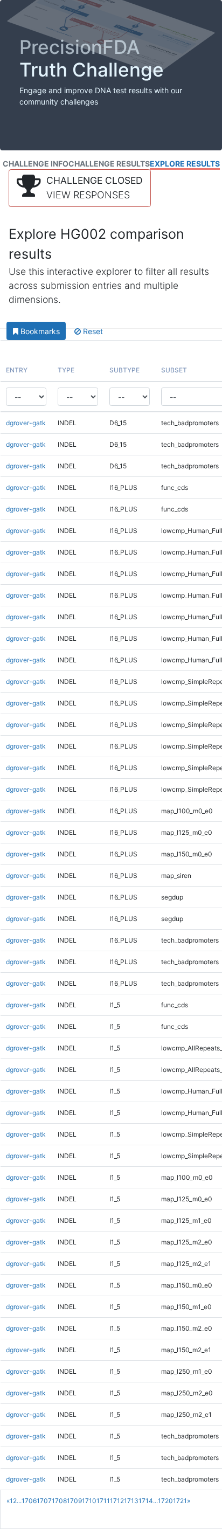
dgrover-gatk (26, 423)
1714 (145, 1501)
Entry (16, 370)
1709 (74, 1501)
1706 (29, 1501)
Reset (92, 331)
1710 (89, 1501)
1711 (103, 1501)
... (19, 1501)
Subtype (124, 370)
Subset (174, 370)
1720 (165, 1501)
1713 (131, 1501)
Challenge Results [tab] (109, 163)
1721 (180, 1501)
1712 (117, 1501)
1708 (59, 1501)
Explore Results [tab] (185, 163)
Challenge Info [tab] (35, 163)
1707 (44, 1501)
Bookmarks (39, 331)
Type (66, 370)
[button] (80, 188)
